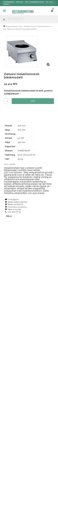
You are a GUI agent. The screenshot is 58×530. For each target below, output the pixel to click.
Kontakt (20, 2)
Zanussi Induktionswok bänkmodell (22, 29)
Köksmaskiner (12, 26)
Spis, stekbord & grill (27, 26)
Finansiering (8, 2)
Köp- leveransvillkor (34, 2)
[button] (48, 64)
